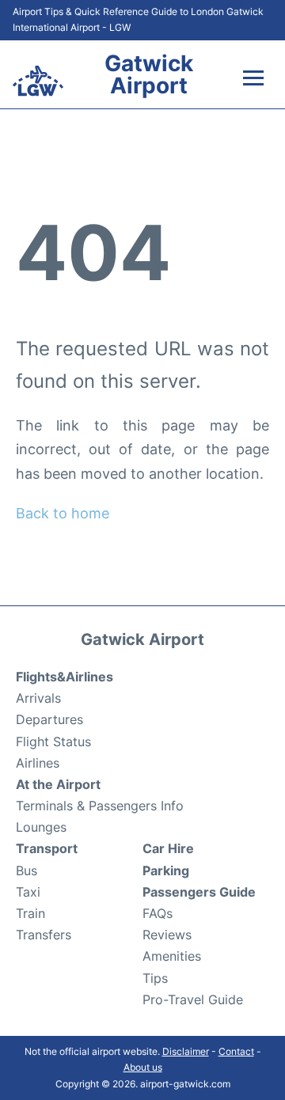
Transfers (43, 935)
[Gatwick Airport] (38, 81)
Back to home (62, 513)
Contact (236, 1051)
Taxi (28, 892)
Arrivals (38, 698)
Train (30, 913)
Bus (26, 870)
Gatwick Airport (148, 74)
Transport (47, 848)
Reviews (167, 935)
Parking (165, 870)
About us (143, 1067)
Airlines (37, 763)
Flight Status (53, 741)
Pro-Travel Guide (192, 999)
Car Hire (168, 848)
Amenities (171, 956)
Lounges (41, 827)
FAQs (157, 913)
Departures (49, 719)
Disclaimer (185, 1051)
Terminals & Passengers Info (100, 806)
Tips (155, 978)
